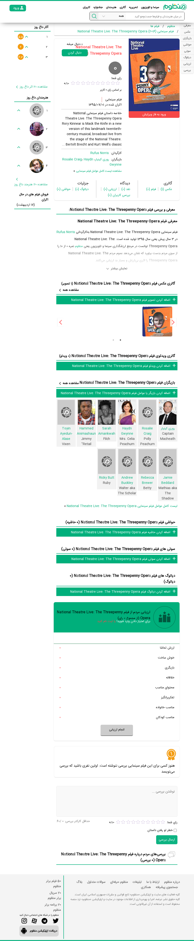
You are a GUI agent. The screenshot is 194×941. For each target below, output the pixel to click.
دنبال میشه (75, 44)
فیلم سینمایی (113, 99)
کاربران (86, 7)
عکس (166, 189)
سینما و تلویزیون (150, 7)
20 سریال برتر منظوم (54, 895)
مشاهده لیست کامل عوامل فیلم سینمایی (99, 171)
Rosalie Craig (72, 159)
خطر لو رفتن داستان (160, 830)
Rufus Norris (99, 153)
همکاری (146, 887)
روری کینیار (102, 159)
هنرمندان (111, 7)
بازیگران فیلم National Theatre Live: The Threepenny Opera (127, 383)
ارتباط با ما (152, 882)
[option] (157, 321)
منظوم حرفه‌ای (119, 882)
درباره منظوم (172, 882)
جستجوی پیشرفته (167, 887)
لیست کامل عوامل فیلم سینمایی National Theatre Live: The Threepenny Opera (122, 506)
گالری (123, 7)
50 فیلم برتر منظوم (53, 884)
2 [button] (113, 340)
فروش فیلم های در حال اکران (33, 197)
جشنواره (98, 7)
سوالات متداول (96, 882)
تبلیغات (137, 882)
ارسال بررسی (167, 839)
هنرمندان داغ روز (37, 97)
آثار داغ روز (41, 27)
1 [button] (120, 340)
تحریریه (133, 7)
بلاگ (79, 882)
